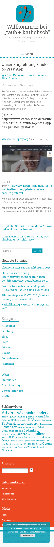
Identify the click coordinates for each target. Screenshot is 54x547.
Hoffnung (5, 437)
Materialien (9, 380)
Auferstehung (19, 416)
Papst (30, 85)
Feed (4, 514)
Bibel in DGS (9, 420)
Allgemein (39, 75)
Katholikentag (31, 441)
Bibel (5, 78)
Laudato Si (41, 441)
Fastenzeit (9, 427)
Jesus (12, 440)
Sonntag (22, 447)
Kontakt (6, 488)
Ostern (47, 444)
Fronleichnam (31, 427)
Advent (9, 412)
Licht (8, 444)
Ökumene (7, 450)
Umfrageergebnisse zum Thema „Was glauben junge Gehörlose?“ (25, 238)
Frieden (22, 427)
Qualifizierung (11, 385)
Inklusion (8, 363)
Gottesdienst (37, 434)
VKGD (5, 396)
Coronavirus (22, 420)
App (25, 85)
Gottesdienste (10, 358)
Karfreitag (21, 440)
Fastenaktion (12, 423)
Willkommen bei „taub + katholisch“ (27, 29)
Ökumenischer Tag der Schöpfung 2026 (26, 267)
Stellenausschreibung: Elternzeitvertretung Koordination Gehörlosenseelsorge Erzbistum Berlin (26, 276)
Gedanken (31, 430)
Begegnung (38, 417)
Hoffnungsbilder (18, 437)
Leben (5, 374)
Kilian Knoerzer (15, 75)
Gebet (41, 427)
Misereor (29, 443)
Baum (30, 416)
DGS (31, 419)
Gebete (6, 347)
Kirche (6, 369)
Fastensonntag (46, 424)
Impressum (8, 493)
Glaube (13, 78)
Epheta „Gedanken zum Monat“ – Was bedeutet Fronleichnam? (27, 227)
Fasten (48, 420)
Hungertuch (33, 437)
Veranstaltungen (12, 391)
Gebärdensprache (12, 430)
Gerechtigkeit (9, 434)
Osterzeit (5, 447)
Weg (29, 447)
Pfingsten (13, 447)
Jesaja (6, 440)
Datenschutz (9, 498)
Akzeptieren (28, 535)
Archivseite (8, 519)
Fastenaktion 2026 (31, 424)
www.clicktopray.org (15, 139)
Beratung (7, 331)
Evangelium (40, 420)
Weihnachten (40, 447)
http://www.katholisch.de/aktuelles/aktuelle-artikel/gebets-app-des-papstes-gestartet (27, 189)
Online (39, 444)
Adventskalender (32, 412)
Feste (5, 342)
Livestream (17, 444)
